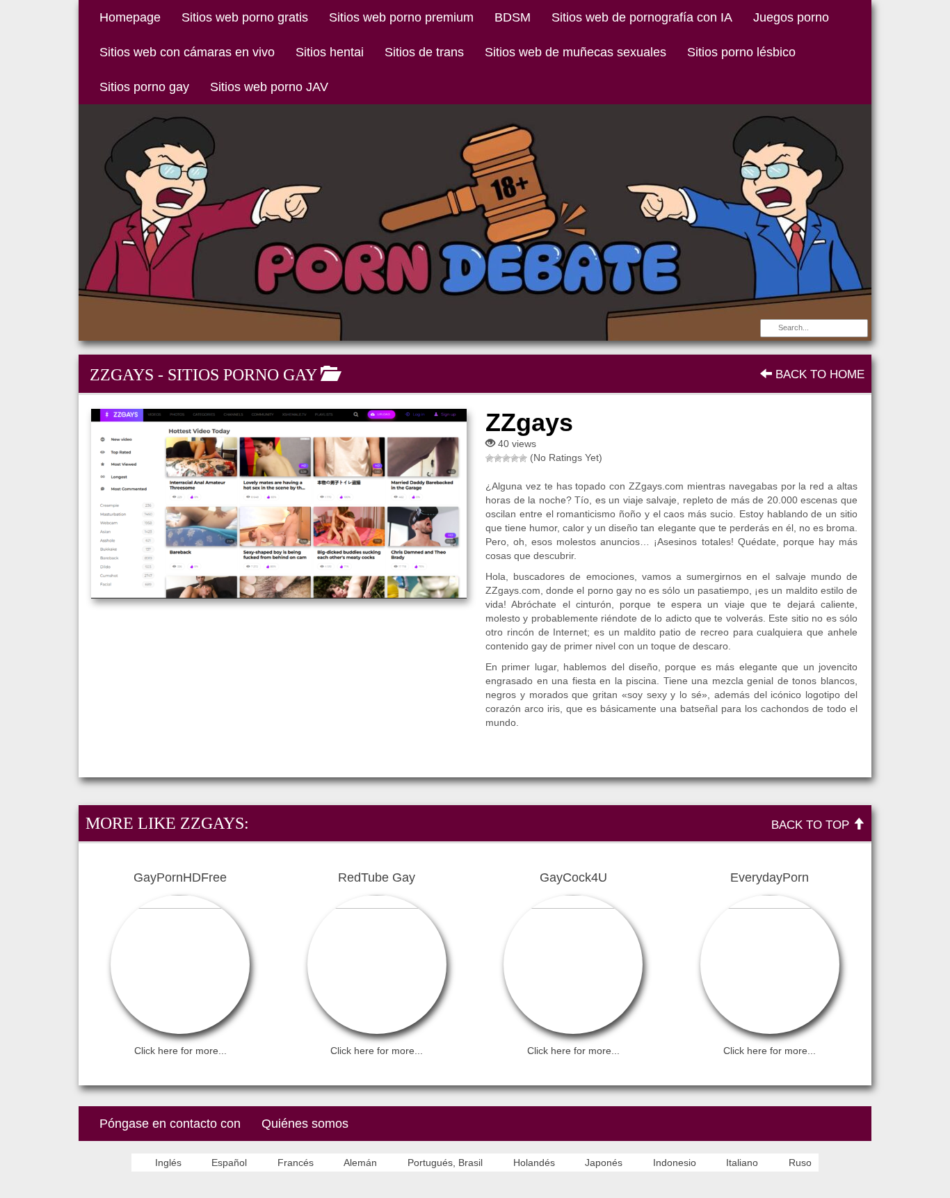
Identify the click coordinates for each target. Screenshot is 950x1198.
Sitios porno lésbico (741, 52)
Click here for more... (180, 1050)
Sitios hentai (330, 52)
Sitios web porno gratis (245, 17)
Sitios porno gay (144, 87)
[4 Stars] (514, 458)
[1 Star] (489, 458)
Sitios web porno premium (401, 17)
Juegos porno (791, 17)
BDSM (512, 17)
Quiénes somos (304, 1124)
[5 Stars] (523, 458)
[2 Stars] (498, 458)
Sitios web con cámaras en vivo (187, 52)
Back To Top (812, 825)
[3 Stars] (506, 458)
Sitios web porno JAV (269, 87)
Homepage (130, 17)
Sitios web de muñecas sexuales (575, 52)
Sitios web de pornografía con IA (642, 17)
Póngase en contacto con (170, 1124)
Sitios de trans (424, 52)
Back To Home (818, 374)
